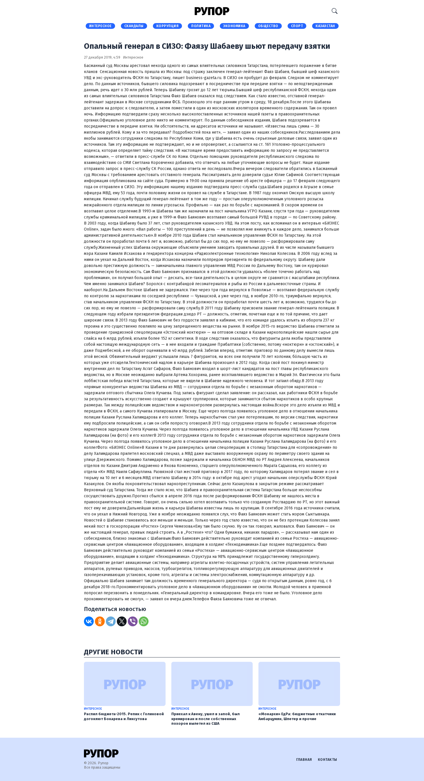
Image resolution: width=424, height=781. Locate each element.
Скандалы (134, 26)
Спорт (297, 26)
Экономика (234, 26)
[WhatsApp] (144, 621)
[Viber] (133, 621)
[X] (122, 621)
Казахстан (325, 26)
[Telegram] (111, 621)
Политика (201, 26)
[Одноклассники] (100, 621)
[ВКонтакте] (89, 621)
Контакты (327, 759)
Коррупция (167, 26)
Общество (268, 26)
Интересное (100, 26)
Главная (304, 759)
